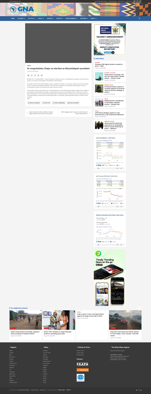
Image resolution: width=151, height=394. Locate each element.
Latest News (99, 58)
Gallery (45, 367)
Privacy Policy (80, 355)
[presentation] (138, 308)
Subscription (129, 1)
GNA (37, 71)
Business (106, 85)
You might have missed (19, 308)
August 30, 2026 (99, 68)
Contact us (42, 390)
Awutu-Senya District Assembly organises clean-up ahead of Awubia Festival (25, 333)
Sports (58, 18)
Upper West (12, 376)
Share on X (47, 102)
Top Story (112, 72)
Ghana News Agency (24, 390)
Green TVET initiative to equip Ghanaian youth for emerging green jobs (57, 333)
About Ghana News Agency (101, 1)
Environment (46, 363)
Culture (45, 355)
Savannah (11, 372)
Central (11, 359)
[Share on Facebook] (28, 75)
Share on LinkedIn (74, 102)
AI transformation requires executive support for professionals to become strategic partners (114, 89)
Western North (13, 382)
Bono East (12, 357)
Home (12, 18)
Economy (21, 18)
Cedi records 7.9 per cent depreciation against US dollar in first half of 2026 (90, 315)
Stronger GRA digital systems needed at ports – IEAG (109, 65)
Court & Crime (46, 352)
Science (49, 18)
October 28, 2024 (31, 71)
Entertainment (71, 18)
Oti (10, 369)
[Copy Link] (41, 75)
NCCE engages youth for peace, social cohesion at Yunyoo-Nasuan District (74, 112)
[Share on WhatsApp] (35, 75)
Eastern (11, 361)
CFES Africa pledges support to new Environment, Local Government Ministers (109, 114)
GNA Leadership (112, 1)
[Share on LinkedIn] (38, 75)
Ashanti (11, 352)
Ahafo (11, 350)
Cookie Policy (80, 352)
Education (45, 359)
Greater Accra (13, 363)
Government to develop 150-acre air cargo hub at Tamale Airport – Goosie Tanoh (114, 76)
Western (11, 380)
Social (40, 18)
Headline (106, 121)
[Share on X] (31, 75)
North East (12, 365)
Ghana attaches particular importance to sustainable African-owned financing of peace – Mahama (113, 125)
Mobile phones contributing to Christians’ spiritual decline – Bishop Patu (113, 102)
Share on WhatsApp (60, 102)
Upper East (12, 374)
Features (83, 18)
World (93, 18)
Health (44, 369)
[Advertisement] (58, 130)
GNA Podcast (121, 1)
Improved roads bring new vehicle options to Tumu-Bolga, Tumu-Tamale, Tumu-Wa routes (124, 334)
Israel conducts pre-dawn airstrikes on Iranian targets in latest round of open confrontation (41, 112)
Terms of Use (80, 350)
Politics (31, 18)
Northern (11, 367)
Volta (10, 378)
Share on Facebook (35, 102)
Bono (10, 355)
